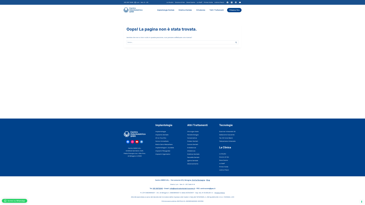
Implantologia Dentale (165, 10)
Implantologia (160, 131)
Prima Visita (208, 2)
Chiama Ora (234, 10)
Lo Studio (170, 2)
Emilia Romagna (198, 180)
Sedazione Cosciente (226, 135)
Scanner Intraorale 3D (227, 131)
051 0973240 (158, 188)
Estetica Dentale (185, 10)
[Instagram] (231, 2)
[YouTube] (240, 2)
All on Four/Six (160, 138)
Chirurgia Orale (193, 131)
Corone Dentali (192, 144)
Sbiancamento (192, 164)
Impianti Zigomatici (162, 154)
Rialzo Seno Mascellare (164, 144)
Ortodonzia (200, 10)
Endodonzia (191, 148)
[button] (14, 201)
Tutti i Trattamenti (216, 10)
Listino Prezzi (219, 2)
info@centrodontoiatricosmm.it (182, 188)
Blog (208, 180)
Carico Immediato (162, 141)
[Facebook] (227, 2)
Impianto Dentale (161, 135)
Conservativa (192, 138)
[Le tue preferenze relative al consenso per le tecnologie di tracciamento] (361, 201)
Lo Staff (199, 2)
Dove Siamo (190, 2)
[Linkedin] (235, 2)
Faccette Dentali (193, 157)
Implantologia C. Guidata (164, 148)
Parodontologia (193, 135)
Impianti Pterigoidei (162, 151)
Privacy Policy (220, 193)
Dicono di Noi (180, 2)
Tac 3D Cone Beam (226, 138)
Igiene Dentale (192, 160)
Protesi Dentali (192, 141)
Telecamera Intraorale (227, 141)
